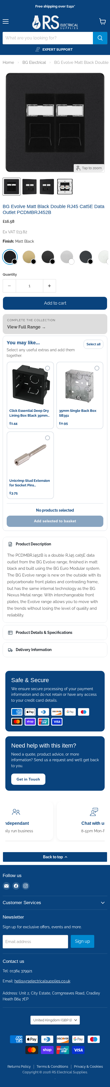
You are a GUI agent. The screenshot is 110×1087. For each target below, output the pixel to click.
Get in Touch (28, 779)
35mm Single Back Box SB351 (77, 413)
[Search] (100, 38)
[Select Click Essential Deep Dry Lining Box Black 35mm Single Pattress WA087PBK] (48, 368)
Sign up (82, 941)
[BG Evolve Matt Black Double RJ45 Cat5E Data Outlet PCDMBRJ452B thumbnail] (29, 186)
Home (8, 62)
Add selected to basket (55, 521)
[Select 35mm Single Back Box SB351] (97, 368)
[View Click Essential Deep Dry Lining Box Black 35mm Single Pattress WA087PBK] (30, 385)
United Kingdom (52, 1020)
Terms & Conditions (52, 1066)
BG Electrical (34, 62)
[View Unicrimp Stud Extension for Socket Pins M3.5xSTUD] (30, 455)
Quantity (10, 274)
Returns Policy (19, 1066)
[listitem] (10, 257)
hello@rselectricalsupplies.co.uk (42, 981)
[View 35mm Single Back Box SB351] (80, 385)
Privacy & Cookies (88, 1066)
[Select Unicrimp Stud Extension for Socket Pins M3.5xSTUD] (48, 438)
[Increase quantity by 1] (49, 286)
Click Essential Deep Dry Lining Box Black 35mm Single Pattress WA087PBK (29, 413)
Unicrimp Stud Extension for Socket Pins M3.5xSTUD (29, 483)
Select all (93, 344)
